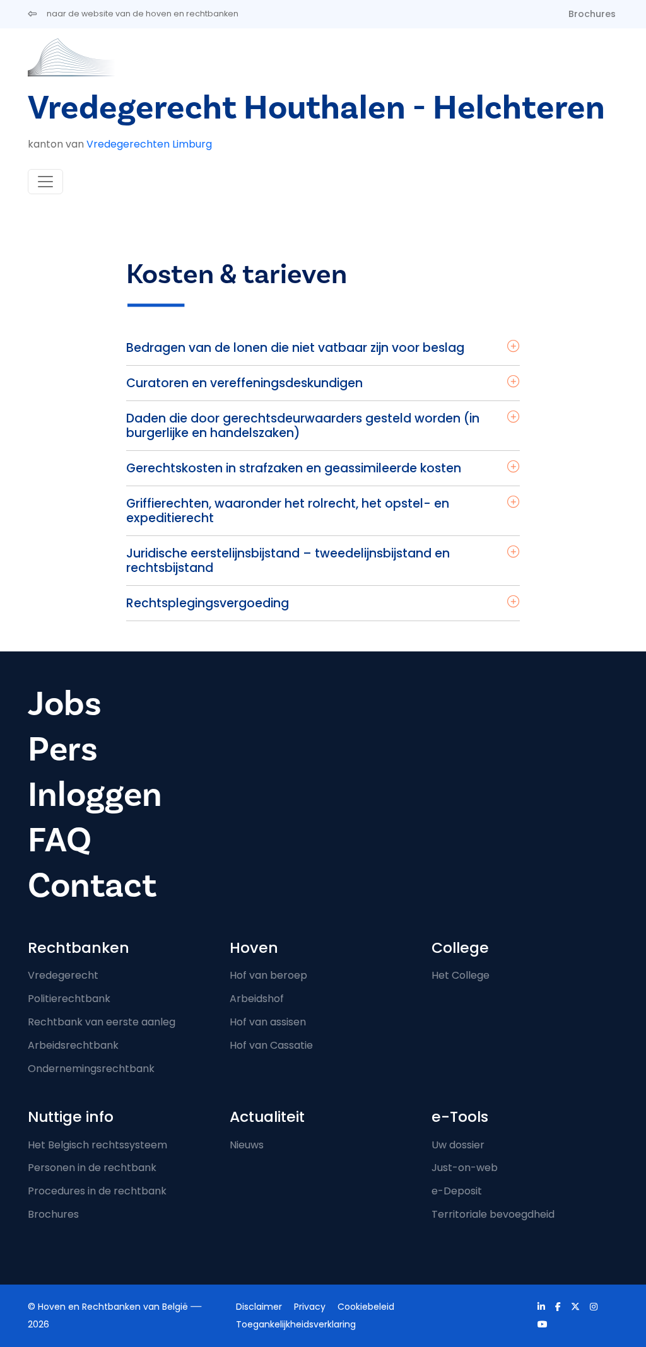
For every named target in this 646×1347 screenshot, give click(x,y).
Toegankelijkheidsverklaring (296, 1324)
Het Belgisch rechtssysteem (97, 1145)
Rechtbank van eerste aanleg (101, 1022)
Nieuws (247, 1145)
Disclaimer (259, 1306)
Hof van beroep (268, 975)
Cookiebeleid (366, 1306)
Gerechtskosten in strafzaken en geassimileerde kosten (293, 468)
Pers (63, 749)
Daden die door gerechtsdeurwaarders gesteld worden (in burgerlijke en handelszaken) (302, 425)
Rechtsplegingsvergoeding (207, 603)
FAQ (59, 840)
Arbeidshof (257, 998)
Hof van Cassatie (271, 1045)
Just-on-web (465, 1167)
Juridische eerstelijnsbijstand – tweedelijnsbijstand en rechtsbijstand (288, 560)
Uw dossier (458, 1145)
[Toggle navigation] (45, 181)
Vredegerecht (63, 975)
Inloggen (95, 795)
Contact (92, 885)
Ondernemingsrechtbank (91, 1068)
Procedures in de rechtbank (97, 1191)
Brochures (592, 14)
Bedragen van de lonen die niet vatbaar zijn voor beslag (295, 347)
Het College (461, 975)
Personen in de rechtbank (92, 1167)
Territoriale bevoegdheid (493, 1214)
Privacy (310, 1306)
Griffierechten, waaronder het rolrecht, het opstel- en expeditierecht (287, 511)
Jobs (65, 704)
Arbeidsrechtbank (73, 1045)
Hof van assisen (268, 1022)
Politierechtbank (69, 998)
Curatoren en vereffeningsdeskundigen (244, 383)
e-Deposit (457, 1191)
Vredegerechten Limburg (149, 144)
